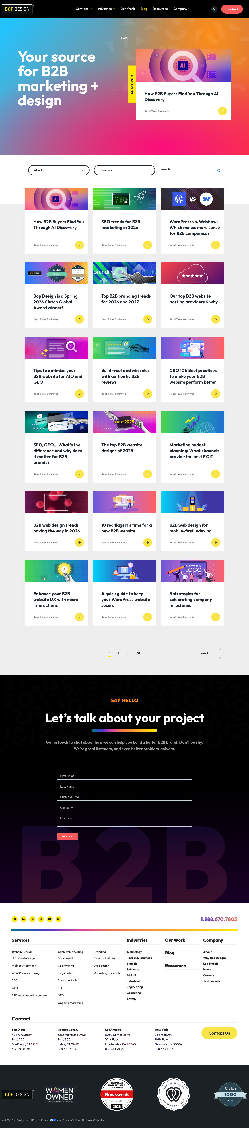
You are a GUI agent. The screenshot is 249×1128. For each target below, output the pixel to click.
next (204, 653)
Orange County (68, 1029)
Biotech (132, 963)
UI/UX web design (23, 958)
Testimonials (211, 981)
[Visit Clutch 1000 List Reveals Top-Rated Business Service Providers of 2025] (230, 1094)
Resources (160, 9)
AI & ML (132, 975)
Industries (104, 9)
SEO (14, 980)
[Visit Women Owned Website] (60, 1094)
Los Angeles (113, 1029)
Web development (24, 965)
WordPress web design (26, 973)
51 (138, 653)
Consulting (134, 993)
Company (180, 9)
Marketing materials (107, 973)
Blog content (66, 973)
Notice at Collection (93, 1120)
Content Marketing (70, 952)
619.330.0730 (21, 1049)
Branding (100, 952)
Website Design (22, 952)
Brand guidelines (104, 958)
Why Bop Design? (214, 958)
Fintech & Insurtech (139, 958)
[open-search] (214, 9)
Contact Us (219, 1033)
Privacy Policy (40, 1120)
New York (161, 1029)
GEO (15, 988)
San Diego (18, 1029)
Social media (66, 958)
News (207, 969)
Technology (134, 952)
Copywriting (66, 965)
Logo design (101, 965)
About (207, 952)
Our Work (127, 9)
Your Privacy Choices (68, 1120)
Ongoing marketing (70, 1003)
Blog (144, 9)
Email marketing (68, 980)
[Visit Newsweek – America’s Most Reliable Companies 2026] (116, 1094)
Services (82, 9)
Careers (208, 975)
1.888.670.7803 (219, 919)
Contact (232, 9)
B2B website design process (30, 995)
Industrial (133, 981)
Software (133, 969)
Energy (131, 998)
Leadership (211, 963)
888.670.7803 (67, 1049)
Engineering (135, 987)
